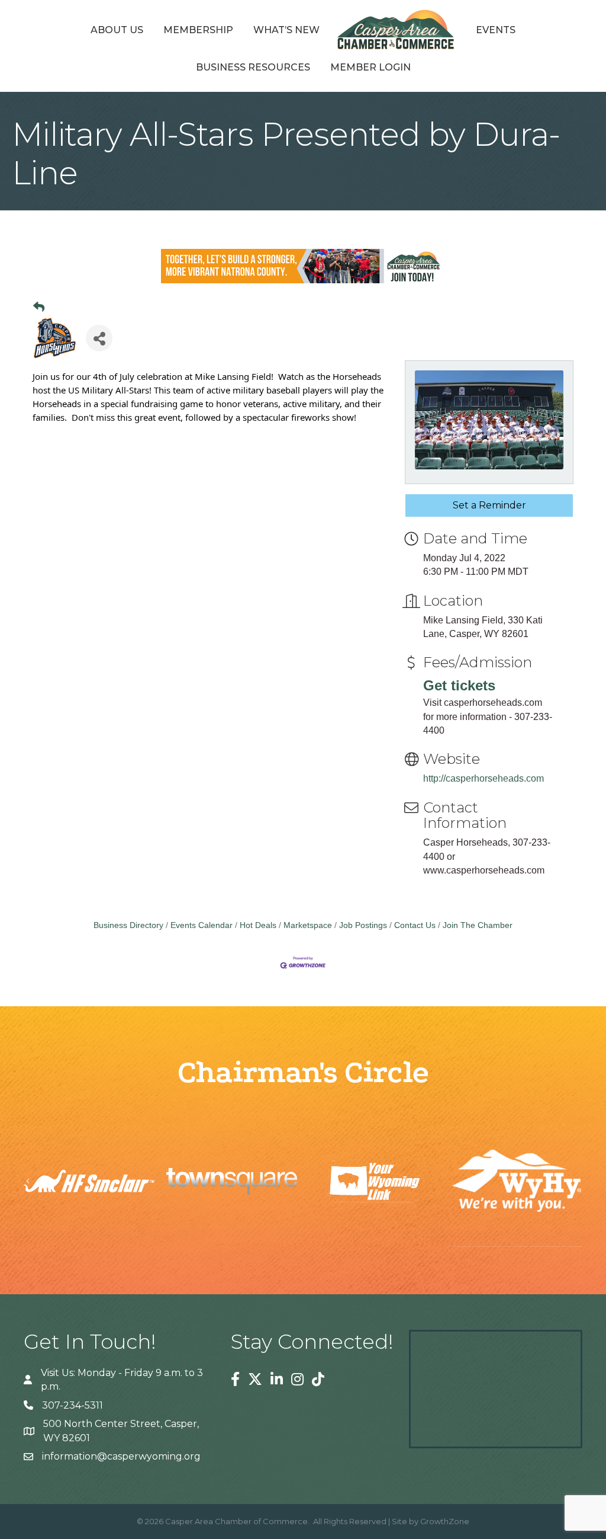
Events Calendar (201, 925)
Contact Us (415, 925)
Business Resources (253, 67)
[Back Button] (38, 307)
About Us (117, 30)
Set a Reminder (489, 505)
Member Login (370, 67)
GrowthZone (444, 1521)
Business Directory (128, 925)
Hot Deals (258, 925)
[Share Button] (99, 338)
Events (495, 30)
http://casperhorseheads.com (483, 778)
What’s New (286, 30)
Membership (198, 30)
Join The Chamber (477, 925)
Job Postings (363, 925)
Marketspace (307, 925)
